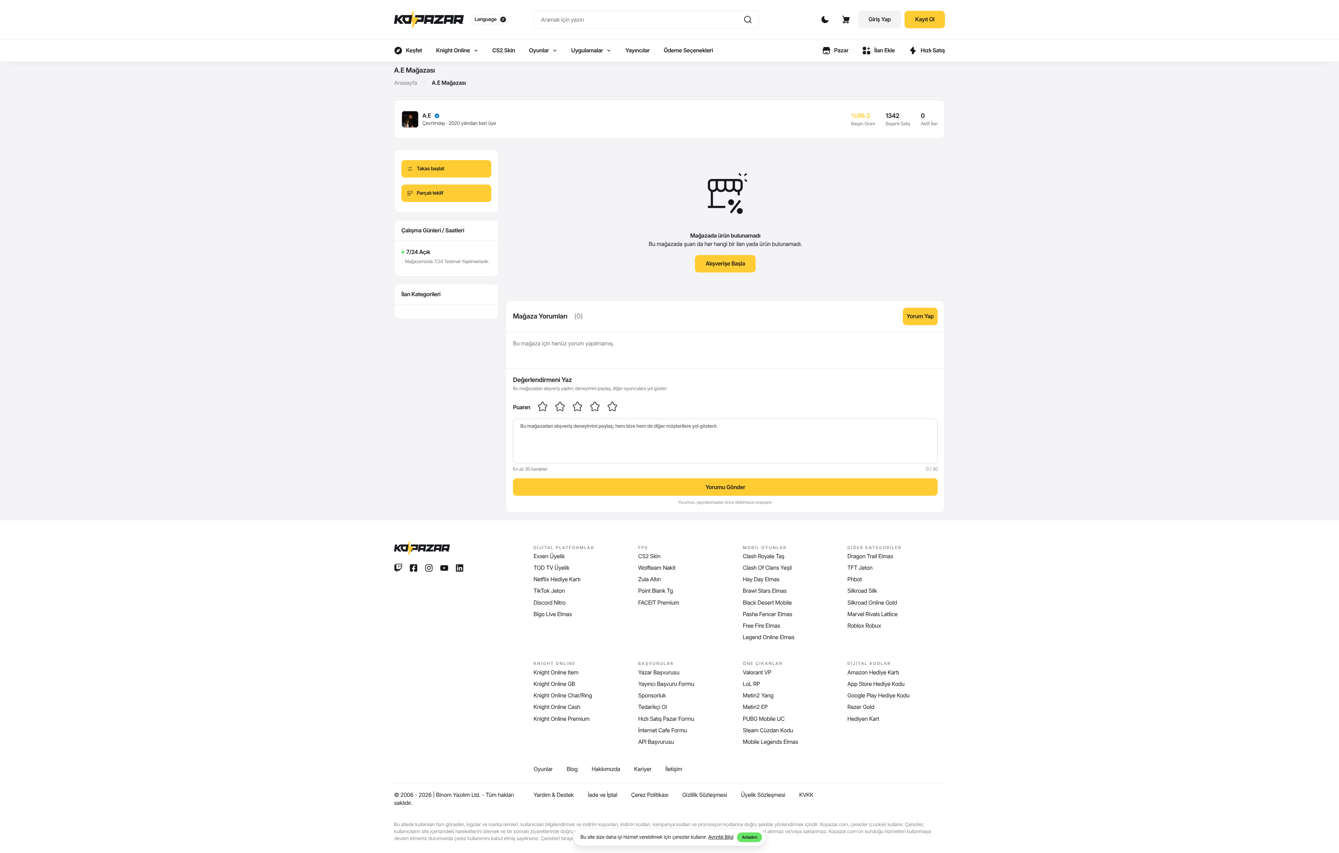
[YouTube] (444, 568)
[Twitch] (398, 568)
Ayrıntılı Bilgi (721, 837)
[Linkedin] (459, 568)
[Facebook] (413, 568)
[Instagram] (429, 568)
